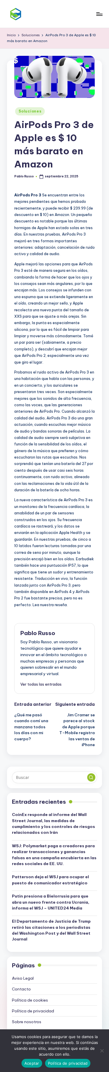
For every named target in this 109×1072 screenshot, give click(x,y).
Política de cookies (30, 1000)
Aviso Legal (23, 978)
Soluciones (30, 111)
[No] (102, 1051)
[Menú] (99, 13)
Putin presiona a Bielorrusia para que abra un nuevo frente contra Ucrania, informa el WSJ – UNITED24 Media (50, 902)
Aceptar (31, 1063)
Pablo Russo (37, 633)
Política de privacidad (33, 1011)
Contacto (21, 989)
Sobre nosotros (26, 1021)
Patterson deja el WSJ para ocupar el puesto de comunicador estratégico (50, 879)
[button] (41, 684)
